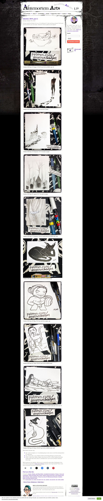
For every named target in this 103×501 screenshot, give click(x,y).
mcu (44, 479)
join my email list (77, 49)
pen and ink (52, 479)
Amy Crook (77, 488)
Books (47, 13)
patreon (47, 479)
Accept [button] (99, 498)
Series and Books (33, 476)
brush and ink (29, 479)
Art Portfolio (41, 13)
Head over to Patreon (39, 463)
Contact (64, 13)
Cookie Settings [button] (91, 498)
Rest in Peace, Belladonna (30, 482)
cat (32, 479)
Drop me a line (54, 492)
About (34, 13)
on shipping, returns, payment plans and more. (45, 496)
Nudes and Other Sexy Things (35, 475)
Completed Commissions (49, 474)
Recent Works (26, 13)
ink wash (39, 479)
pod (56, 479)
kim (42, 479)
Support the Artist (55, 13)
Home (69, 13)
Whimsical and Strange (52, 476)
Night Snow (41, 482)
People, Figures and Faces (49, 475)
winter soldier (61, 479)
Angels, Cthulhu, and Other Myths (35, 474)
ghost (35, 479)
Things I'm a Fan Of (42, 476)
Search (68, 33)
